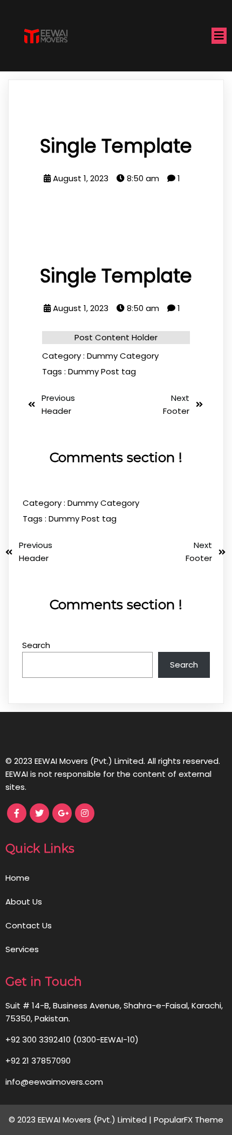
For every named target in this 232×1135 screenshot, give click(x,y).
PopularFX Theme (188, 1119)
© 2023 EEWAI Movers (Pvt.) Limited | (81, 1119)
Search (36, 645)
